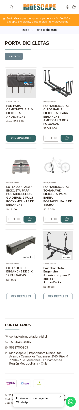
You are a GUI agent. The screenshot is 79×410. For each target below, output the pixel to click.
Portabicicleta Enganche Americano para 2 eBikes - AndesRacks (56, 275)
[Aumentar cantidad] (55, 138)
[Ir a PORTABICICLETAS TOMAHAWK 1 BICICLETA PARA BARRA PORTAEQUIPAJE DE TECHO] (58, 164)
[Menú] (5, 7)
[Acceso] (67, 7)
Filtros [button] (15, 56)
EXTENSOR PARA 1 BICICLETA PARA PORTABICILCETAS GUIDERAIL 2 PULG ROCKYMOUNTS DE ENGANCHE (20, 196)
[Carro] (74, 7)
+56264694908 (20, 342)
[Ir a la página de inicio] (39, 7)
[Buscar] (11, 7)
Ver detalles (21, 296)
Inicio (25, 30)
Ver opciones (21, 138)
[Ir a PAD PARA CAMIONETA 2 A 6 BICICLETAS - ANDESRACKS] (21, 83)
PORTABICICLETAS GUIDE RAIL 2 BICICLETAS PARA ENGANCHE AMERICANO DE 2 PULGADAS (56, 115)
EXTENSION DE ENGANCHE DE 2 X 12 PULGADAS (19, 271)
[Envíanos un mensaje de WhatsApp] (71, 402)
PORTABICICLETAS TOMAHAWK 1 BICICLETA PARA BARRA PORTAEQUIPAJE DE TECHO (57, 196)
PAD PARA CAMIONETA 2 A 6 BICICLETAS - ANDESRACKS (19, 111)
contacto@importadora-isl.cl (28, 336)
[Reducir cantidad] (47, 138)
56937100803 (18, 347)
